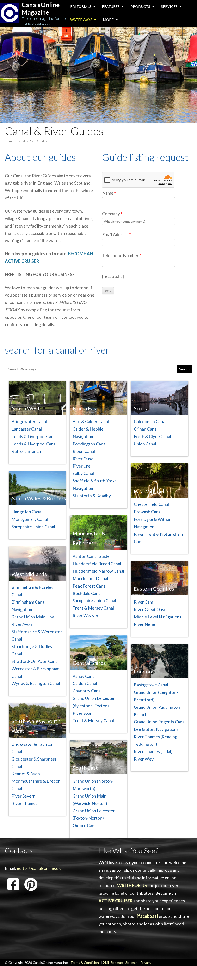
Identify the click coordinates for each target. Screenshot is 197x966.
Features (111, 6)
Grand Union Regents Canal (159, 721)
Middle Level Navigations (157, 616)
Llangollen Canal (27, 511)
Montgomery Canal (30, 519)
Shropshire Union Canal (33, 526)
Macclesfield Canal (90, 578)
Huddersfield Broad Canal (97, 563)
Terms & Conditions (85, 962)
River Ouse (83, 458)
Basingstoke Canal (151, 684)
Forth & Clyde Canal (152, 436)
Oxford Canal (85, 825)
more (108, 20)
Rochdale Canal (87, 593)
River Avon (22, 624)
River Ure (81, 465)
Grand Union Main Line (33, 616)
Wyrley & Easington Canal (36, 683)
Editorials (81, 6)
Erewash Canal (148, 511)
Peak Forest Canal (89, 585)
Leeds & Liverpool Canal (34, 436)
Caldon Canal (85, 683)
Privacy (145, 962)
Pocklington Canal (89, 443)
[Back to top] (186, 955)
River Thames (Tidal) (153, 751)
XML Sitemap (113, 962)
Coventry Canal (87, 690)
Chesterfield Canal (151, 504)
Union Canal (145, 443)
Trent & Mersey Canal (93, 608)
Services (169, 6)
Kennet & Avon (26, 773)
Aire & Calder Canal (91, 421)
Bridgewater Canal (29, 421)
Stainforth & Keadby (92, 495)
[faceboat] (147, 916)
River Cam (143, 602)
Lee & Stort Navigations (156, 729)
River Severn (24, 795)
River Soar (82, 713)
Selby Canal (83, 473)
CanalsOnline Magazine (41, 8)
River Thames (24, 803)
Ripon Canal (84, 451)
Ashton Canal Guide (91, 556)
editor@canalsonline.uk (39, 868)
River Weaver (85, 615)
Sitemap (131, 962)
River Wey (144, 759)
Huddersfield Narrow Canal (98, 571)
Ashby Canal (84, 676)
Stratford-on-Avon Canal (35, 661)
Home (9, 141)
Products (140, 6)
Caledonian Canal (150, 421)
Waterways (81, 20)
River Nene (144, 624)
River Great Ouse (150, 609)
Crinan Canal (146, 429)
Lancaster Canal (27, 429)
